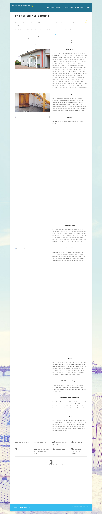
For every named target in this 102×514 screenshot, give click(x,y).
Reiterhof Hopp (52, 34)
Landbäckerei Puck (19, 40)
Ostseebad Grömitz (67, 7)
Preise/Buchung (79, 7)
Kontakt (88, 7)
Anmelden (87, 508)
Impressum (15, 507)
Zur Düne (48, 42)
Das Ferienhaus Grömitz (53, 7)
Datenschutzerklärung (25, 507)
